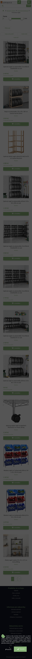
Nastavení (8, 649)
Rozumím (22, 649)
